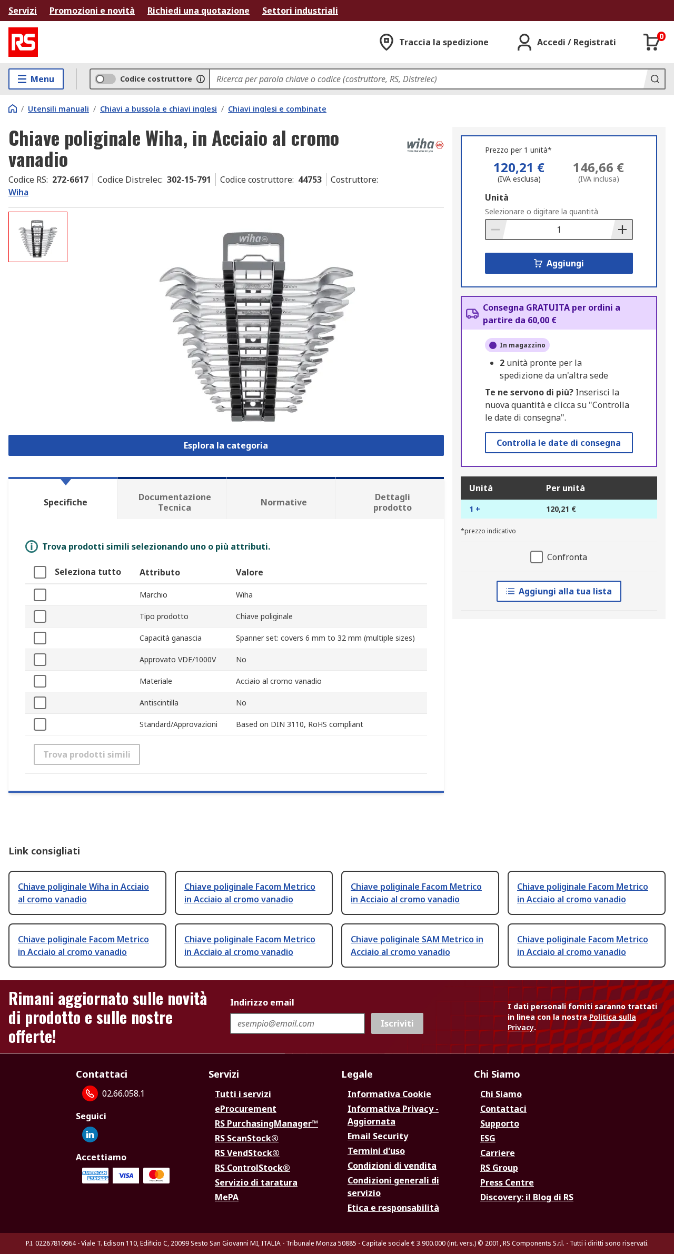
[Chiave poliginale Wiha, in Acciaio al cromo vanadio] (257, 317)
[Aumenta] (621, 229)
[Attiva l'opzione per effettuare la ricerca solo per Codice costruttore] (200, 79)
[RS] (23, 42)
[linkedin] (90, 1134)
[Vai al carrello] (652, 42)
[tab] (62, 498)
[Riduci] (496, 229)
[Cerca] (654, 78)
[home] (12, 108)
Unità (497, 197)
